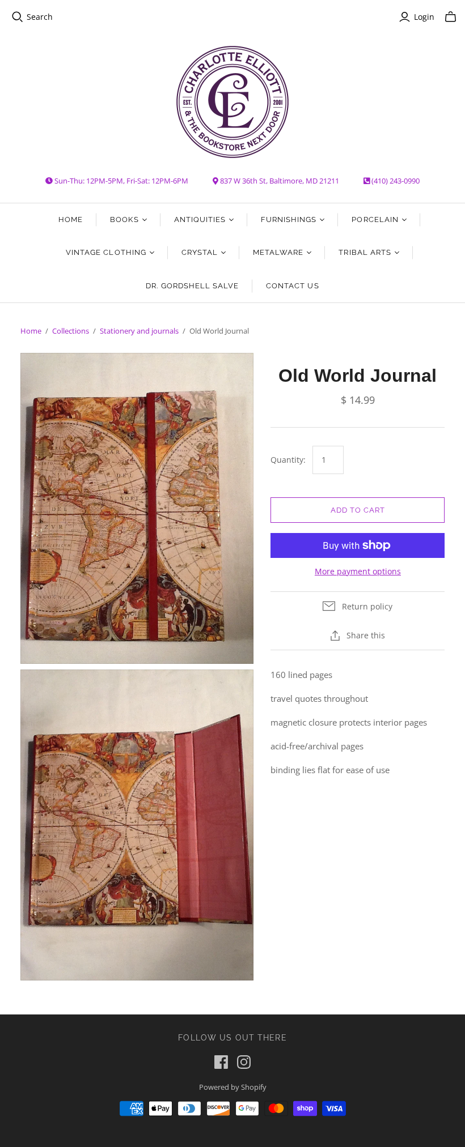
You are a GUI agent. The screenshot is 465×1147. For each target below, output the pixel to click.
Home (70, 219)
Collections (70, 331)
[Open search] (17, 17)
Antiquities (200, 219)
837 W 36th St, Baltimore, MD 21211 (279, 181)
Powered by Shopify (233, 1087)
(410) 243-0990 (395, 181)
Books (124, 219)
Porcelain (375, 219)
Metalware (278, 252)
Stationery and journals (139, 331)
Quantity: (288, 459)
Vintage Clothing (106, 252)
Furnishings (288, 219)
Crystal (199, 252)
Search (40, 16)
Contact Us (292, 286)
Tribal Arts (365, 252)
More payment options (358, 571)
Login (424, 16)
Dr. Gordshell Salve (192, 286)
